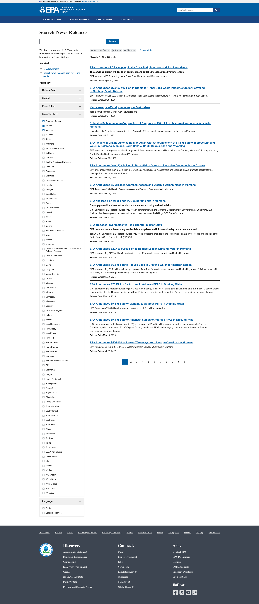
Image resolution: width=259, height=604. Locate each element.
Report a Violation (104, 19)
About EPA (126, 19)
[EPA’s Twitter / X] (182, 592)
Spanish (58, 532)
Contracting (69, 561)
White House (124, 587)
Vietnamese (214, 532)
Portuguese (173, 532)
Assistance (44, 532)
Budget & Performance (75, 556)
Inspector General (127, 556)
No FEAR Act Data (73, 576)
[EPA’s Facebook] (175, 592)
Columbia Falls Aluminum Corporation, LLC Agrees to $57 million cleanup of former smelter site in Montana (150, 125)
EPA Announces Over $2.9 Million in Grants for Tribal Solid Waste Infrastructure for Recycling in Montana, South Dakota (147, 89)
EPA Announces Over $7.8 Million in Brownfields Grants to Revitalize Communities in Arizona (147, 165)
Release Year (49, 90)
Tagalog (199, 532)
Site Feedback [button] (180, 576)
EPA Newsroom (51, 69)
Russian (187, 532)
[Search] (216, 10)
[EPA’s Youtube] (188, 592)
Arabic (70, 532)
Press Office (48, 106)
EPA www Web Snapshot (76, 566)
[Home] (63, 10)
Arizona (117, 50)
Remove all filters (146, 50)
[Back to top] (251, 596)
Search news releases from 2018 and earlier (61, 75)
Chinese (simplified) (87, 532)
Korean (160, 532)
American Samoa (101, 50)
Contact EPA (179, 551)
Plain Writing (70, 581)
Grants (66, 571)
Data (120, 551)
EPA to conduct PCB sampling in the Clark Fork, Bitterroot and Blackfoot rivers (139, 67)
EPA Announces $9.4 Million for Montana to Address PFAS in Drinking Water (137, 303)
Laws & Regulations (78, 19)
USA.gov (122, 581)
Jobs (120, 561)
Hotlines (177, 561)
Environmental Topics (52, 19)
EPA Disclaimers (181, 556)
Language (47, 501)
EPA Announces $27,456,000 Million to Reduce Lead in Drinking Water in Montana (140, 249)
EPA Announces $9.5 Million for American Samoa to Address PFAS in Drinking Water (142, 319)
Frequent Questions (183, 571)
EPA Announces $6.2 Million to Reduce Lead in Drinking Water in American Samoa (141, 265)
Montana (131, 50)
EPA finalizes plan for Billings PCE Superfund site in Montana (128, 201)
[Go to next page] (178, 362)
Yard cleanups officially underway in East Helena (120, 107)
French (130, 532)
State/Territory (50, 114)
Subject (46, 98)
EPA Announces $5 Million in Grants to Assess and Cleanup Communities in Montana (143, 185)
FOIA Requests (181, 566)
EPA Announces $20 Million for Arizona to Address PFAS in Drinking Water (136, 284)
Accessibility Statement (75, 551)
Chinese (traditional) (111, 532)
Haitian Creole (145, 532)
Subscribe (123, 576)
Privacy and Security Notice (77, 587)
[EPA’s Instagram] (194, 592)
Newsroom (123, 566)
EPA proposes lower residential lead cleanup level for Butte (126, 225)
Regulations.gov (126, 571)
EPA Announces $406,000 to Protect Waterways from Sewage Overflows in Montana (141, 342)
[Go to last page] (184, 362)
